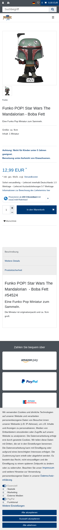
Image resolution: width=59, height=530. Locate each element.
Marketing (12, 492)
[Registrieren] (8, 2)
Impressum (48, 467)
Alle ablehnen (29, 525)
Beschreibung (11, 251)
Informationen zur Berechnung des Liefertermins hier (26, 190)
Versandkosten (31, 177)
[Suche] (53, 9)
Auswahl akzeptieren (29, 518)
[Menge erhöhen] (12, 207)
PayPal (10, 499)
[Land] (33, 2)
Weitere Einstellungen (13, 505)
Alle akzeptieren (29, 512)
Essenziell (12, 485)
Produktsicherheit (13, 270)
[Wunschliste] (38, 2)
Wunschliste (11, 221)
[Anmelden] (3, 2)
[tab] (29, 251)
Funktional (12, 502)
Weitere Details (12, 261)
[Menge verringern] (12, 212)
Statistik (11, 489)
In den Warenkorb (36, 209)
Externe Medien (15, 495)
